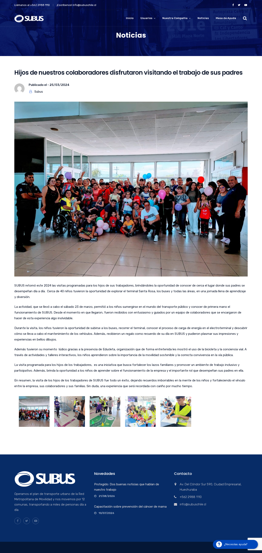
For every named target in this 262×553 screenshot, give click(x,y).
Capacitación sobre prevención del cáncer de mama (130, 506)
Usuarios (146, 18)
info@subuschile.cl (84, 5)
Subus (38, 91)
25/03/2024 (59, 85)
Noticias (203, 18)
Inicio (129, 18)
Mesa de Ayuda (226, 18)
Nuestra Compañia (174, 18)
